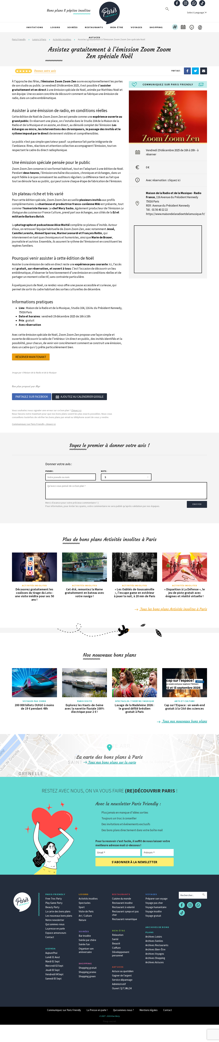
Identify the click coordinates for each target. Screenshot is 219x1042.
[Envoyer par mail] (203, 71)
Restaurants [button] (94, 27)
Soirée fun (84, 944)
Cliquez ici (76, 410)
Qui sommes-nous (55, 924)
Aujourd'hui (51, 952)
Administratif (119, 984)
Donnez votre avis (45, 70)
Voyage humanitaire (155, 907)
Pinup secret (109, 1021)
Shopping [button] (156, 27)
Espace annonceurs (55, 932)
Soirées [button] (72, 27)
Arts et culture (185, 701)
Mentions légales (148, 1010)
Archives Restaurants (156, 945)
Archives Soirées (154, 940)
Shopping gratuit (88, 967)
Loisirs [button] (55, 27)
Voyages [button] (136, 27)
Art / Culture (85, 915)
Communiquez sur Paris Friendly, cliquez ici (34, 424)
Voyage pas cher (154, 902)
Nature (82, 920)
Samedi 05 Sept (53, 978)
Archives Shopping (155, 958)
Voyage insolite (153, 911)
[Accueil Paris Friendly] (109, 11)
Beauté (116, 943)
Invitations (34, 27)
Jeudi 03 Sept (52, 970)
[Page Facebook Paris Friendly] (177, 3)
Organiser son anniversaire (86, 950)
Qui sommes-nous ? (123, 1010)
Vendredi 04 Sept (54, 974)
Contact (49, 937)
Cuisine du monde (121, 898)
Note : (104, 471)
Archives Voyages (154, 953)
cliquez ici (174, 180)
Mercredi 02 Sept (54, 965)
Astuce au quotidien (122, 971)
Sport (82, 907)
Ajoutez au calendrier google (82, 397)
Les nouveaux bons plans (58, 915)
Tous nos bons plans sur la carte (111, 762)
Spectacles (85, 902)
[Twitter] (195, 71)
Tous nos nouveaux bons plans (184, 721)
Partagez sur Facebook (31, 397)
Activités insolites (34, 585)
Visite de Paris (86, 911)
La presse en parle (55, 928)
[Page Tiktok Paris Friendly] (202, 3)
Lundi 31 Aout (52, 957)
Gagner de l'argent (122, 975)
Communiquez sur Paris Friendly (64, 1010)
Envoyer (196, 504)
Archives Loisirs (153, 936)
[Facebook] (187, 71)
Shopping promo (87, 972)
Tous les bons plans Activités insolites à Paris (173, 609)
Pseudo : (49, 471)
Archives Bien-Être (155, 949)
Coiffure (116, 947)
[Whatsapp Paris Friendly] (194, 3)
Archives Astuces (154, 962)
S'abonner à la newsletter (134, 862)
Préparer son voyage (156, 898)
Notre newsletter (54, 920)
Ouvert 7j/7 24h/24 (121, 988)
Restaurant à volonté (123, 907)
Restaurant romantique (124, 919)
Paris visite (84, 701)
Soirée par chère (87, 940)
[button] (175, 27)
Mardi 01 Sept (52, 961)
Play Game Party (53, 902)
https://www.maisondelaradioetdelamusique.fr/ (175, 214)
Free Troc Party (53, 898)
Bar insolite (85, 935)
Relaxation (117, 934)
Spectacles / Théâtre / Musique (134, 701)
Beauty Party (52, 907)
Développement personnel (120, 953)
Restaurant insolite (122, 902)
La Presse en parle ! (97, 1010)
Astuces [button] (94, 37)
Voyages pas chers (34, 701)
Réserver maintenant (30, 357)
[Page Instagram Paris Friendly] (185, 3)
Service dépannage (122, 979)
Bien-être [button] (116, 27)
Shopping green (87, 976)
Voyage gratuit (153, 915)
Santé (115, 939)
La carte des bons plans (57, 911)
